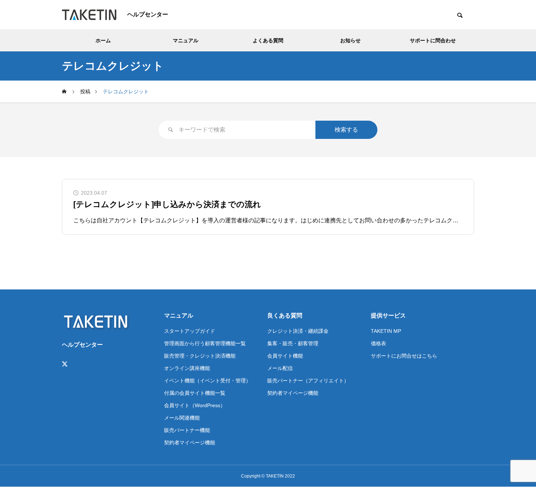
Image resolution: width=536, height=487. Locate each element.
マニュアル (185, 40)
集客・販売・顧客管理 (292, 343)
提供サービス (388, 315)
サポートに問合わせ (433, 40)
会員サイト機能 (285, 356)
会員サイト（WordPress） (194, 405)
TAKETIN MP (386, 331)
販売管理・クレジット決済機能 (200, 356)
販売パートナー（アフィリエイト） (308, 380)
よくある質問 (268, 40)
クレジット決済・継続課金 (298, 331)
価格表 (378, 343)
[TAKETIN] (89, 14)
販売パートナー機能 (187, 430)
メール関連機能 (182, 418)
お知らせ (350, 40)
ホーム (103, 40)
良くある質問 (284, 315)
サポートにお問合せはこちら (404, 356)
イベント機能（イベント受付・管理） (207, 380)
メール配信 (280, 368)
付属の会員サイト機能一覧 (194, 393)
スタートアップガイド (189, 331)
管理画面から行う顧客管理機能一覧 (205, 343)
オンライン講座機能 (187, 368)
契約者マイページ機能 (189, 442)
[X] (65, 364)
